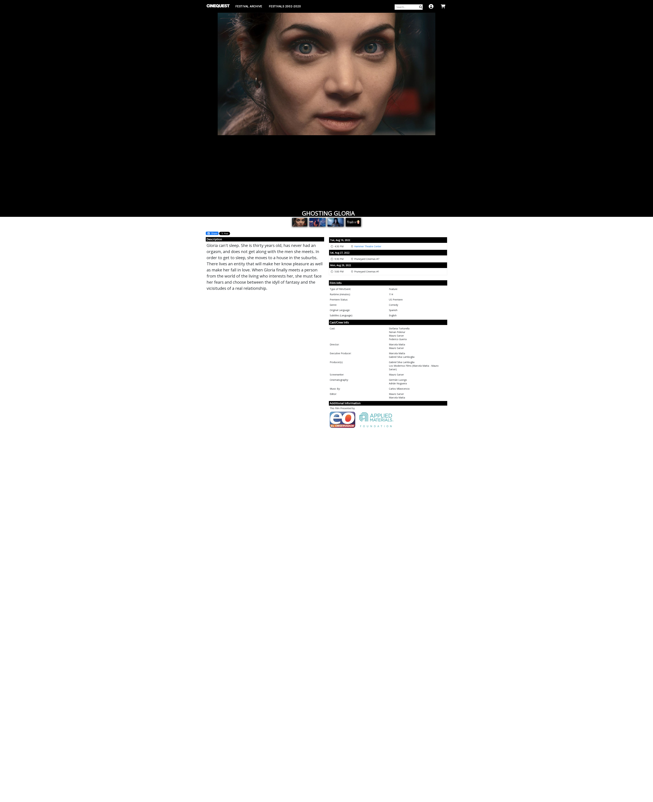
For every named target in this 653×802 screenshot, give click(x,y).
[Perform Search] (420, 7)
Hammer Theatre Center (367, 246)
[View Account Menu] (431, 6)
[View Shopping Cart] (443, 6)
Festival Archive (249, 6)
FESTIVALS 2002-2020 (285, 6)
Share (214, 233)
